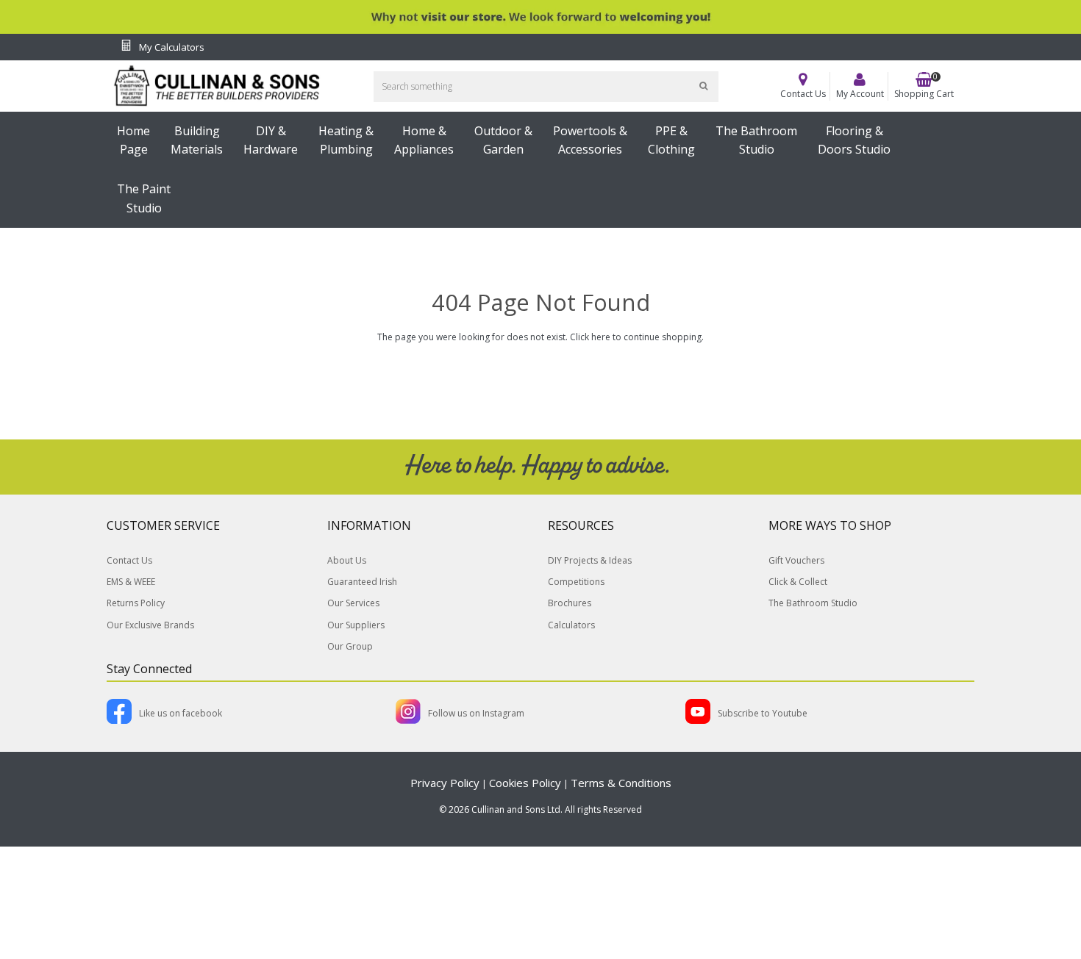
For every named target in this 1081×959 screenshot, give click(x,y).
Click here (590, 337)
